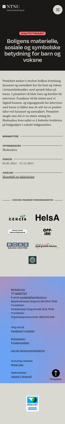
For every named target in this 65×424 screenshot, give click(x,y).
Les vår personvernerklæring (28, 350)
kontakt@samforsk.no (33, 297)
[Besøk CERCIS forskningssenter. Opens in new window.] (18, 217)
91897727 (21, 293)
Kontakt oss (18, 289)
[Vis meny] (57, 9)
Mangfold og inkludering (18, 176)
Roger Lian (17, 365)
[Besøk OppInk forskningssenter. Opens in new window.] (47, 231)
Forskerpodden (20, 343)
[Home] (28, 8)
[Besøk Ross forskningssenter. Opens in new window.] (17, 245)
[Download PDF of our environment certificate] (32, 403)
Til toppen (56, 379)
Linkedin (29, 331)
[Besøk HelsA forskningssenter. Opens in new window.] (47, 217)
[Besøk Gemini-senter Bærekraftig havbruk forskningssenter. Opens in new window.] (17, 231)
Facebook (17, 331)
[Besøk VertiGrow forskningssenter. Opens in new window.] (32, 260)
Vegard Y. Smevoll (21, 376)
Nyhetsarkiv (18, 339)
